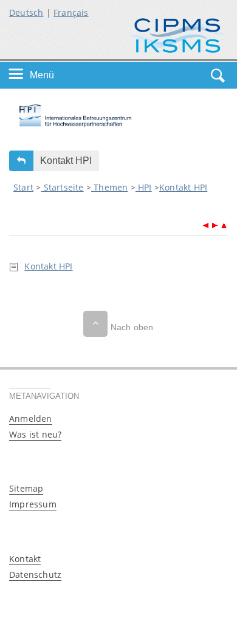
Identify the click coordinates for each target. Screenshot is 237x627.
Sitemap (26, 488)
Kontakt (25, 558)
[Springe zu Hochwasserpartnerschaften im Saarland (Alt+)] (214, 224)
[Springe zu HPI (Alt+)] (223, 224)
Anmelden (30, 418)
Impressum (33, 504)
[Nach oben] (95, 324)
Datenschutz (35, 574)
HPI (144, 187)
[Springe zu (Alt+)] (205, 224)
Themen (109, 187)
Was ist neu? (35, 434)
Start (23, 187)
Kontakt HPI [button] (66, 160)
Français (71, 12)
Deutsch (26, 12)
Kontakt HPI (183, 187)
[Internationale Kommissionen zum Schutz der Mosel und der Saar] (178, 34)
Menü (42, 75)
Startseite (62, 187)
